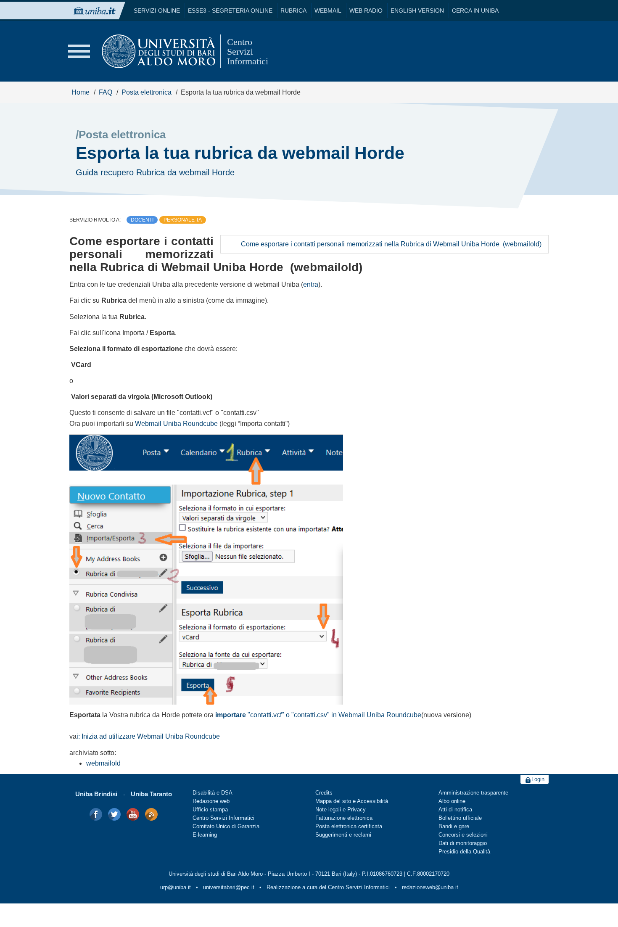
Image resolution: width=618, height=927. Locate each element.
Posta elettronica (146, 92)
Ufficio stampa (210, 810)
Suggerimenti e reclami (343, 835)
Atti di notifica (455, 810)
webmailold (103, 763)
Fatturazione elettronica (343, 818)
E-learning (205, 835)
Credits (324, 793)
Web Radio (366, 10)
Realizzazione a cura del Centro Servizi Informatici (328, 887)
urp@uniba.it (175, 887)
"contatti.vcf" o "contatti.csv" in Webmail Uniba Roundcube (318, 714)
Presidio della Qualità (464, 852)
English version (417, 10)
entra (310, 284)
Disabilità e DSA (212, 793)
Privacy (356, 810)
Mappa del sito (333, 801)
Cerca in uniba (475, 10)
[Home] (159, 51)
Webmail (327, 10)
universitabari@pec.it (228, 887)
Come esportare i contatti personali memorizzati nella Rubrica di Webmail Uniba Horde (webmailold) (391, 244)
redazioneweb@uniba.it (430, 887)
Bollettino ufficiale (460, 818)
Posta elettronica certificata (348, 826)
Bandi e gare (453, 826)
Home (80, 92)
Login (537, 779)
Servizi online (157, 10)
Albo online (451, 801)
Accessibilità (372, 801)
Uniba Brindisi (96, 794)
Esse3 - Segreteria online (230, 10)
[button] (79, 51)
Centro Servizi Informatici (223, 818)
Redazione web (211, 801)
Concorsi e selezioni (463, 835)
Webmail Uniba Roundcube (176, 423)
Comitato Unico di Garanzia (226, 826)
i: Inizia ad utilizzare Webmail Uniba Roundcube (148, 736)
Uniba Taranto (151, 794)
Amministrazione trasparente (473, 793)
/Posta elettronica (121, 134)
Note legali (328, 810)
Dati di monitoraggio (462, 843)
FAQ (105, 92)
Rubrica (293, 10)
